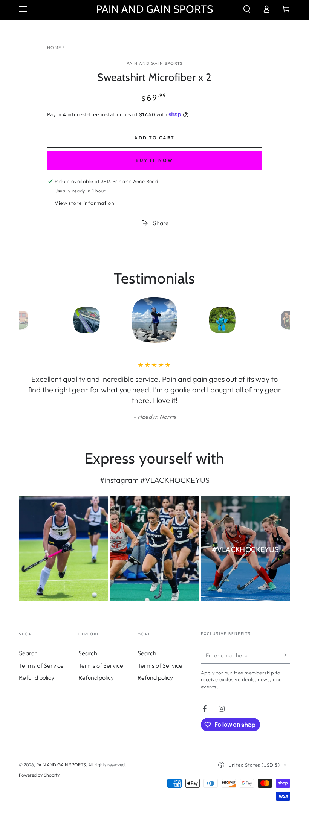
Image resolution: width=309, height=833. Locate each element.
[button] (247, 9)
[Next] (282, 320)
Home (54, 47)
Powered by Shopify (39, 775)
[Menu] (23, 9)
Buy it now (154, 160)
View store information (84, 203)
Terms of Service (41, 665)
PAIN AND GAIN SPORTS (155, 63)
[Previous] (26, 320)
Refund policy (36, 677)
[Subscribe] (285, 655)
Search (28, 653)
